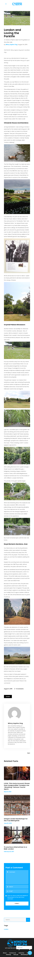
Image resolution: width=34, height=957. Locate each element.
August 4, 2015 (8, 689)
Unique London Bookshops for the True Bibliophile (16, 820)
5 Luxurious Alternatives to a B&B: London (15, 848)
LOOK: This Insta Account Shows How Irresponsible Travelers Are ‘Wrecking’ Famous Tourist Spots (17, 786)
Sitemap (8, 954)
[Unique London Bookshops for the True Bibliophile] (17, 805)
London (8, 696)
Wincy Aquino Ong (11, 44)
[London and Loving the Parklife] (17, 713)
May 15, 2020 (7, 791)
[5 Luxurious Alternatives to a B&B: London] (17, 835)
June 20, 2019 (8, 823)
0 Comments (20, 689)
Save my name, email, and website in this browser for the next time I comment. (17, 897)
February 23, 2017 (9, 851)
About (5, 953)
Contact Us (12, 953)
